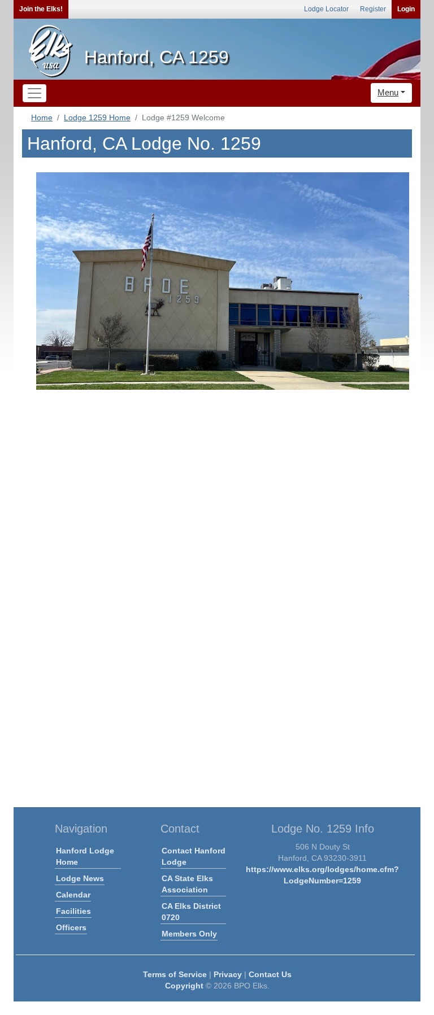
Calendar (73, 894)
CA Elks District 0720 (191, 911)
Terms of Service (175, 974)
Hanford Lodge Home (85, 856)
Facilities (73, 911)
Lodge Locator (326, 9)
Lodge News (80, 878)
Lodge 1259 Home (97, 117)
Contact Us (270, 974)
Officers (71, 927)
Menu (387, 92)
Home (42, 117)
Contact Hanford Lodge (193, 856)
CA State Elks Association (187, 884)
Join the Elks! (41, 9)
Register (373, 9)
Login (406, 9)
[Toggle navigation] (34, 93)
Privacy (228, 974)
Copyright (184, 985)
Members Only (189, 933)
